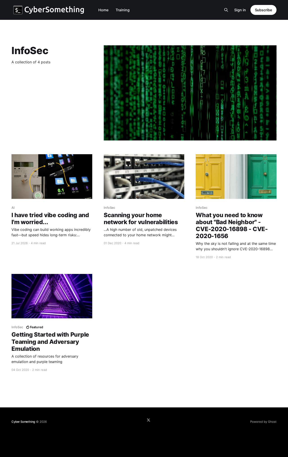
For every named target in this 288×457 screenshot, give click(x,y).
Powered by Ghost (263, 421)
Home (103, 10)
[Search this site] (226, 10)
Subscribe (263, 10)
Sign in (240, 10)
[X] (148, 420)
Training (123, 10)
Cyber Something (23, 421)
